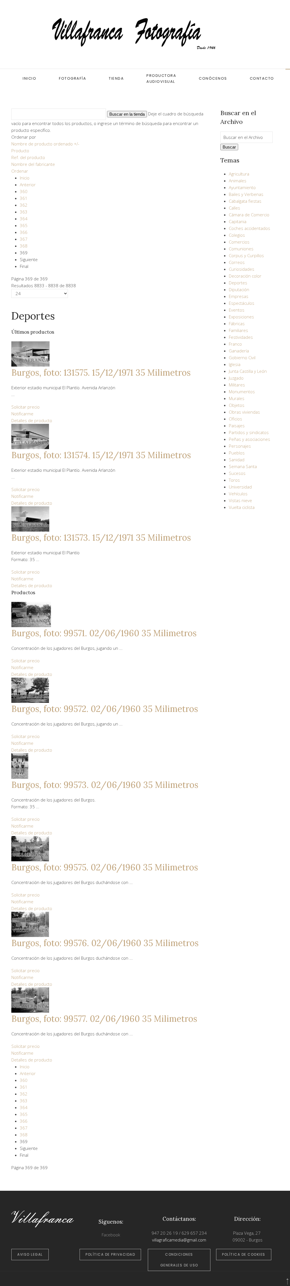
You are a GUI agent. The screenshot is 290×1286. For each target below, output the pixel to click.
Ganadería (239, 351)
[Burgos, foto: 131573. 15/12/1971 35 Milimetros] (30, 518)
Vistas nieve (240, 500)
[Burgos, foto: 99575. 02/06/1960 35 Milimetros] (30, 848)
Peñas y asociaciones (249, 439)
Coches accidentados (249, 228)
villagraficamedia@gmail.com (179, 1240)
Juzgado (236, 378)
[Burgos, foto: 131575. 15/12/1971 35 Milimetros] (30, 353)
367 (23, 239)
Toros (234, 480)
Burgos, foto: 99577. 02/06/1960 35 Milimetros (104, 1018)
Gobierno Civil (242, 357)
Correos (237, 262)
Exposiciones (241, 317)
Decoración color (245, 276)
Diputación (239, 289)
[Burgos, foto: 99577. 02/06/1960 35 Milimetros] (30, 999)
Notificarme (22, 413)
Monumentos (242, 391)
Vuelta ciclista (242, 507)
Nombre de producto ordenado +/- (45, 144)
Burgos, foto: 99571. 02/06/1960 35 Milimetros (104, 633)
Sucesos (237, 473)
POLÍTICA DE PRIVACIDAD (110, 1254)
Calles (234, 208)
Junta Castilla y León (248, 371)
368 (23, 246)
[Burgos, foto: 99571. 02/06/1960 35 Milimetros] (31, 614)
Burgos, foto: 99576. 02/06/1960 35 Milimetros (105, 943)
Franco (235, 344)
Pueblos (237, 453)
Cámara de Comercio (249, 214)
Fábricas (237, 323)
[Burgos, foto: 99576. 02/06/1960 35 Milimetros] (30, 924)
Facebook (111, 1235)
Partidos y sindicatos (249, 432)
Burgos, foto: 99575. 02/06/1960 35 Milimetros (104, 867)
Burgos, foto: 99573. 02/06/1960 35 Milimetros (104, 784)
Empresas (238, 296)
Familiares (238, 330)
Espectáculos (241, 303)
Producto (20, 150)
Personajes (240, 446)
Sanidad (236, 459)
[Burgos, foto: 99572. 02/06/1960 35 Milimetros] (30, 690)
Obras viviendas (244, 412)
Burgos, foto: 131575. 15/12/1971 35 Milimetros (101, 372)
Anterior (28, 184)
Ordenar (19, 171)
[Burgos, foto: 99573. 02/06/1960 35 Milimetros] (19, 765)
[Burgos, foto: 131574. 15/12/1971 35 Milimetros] (30, 436)
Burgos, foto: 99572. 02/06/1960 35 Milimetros (104, 708)
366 (23, 232)
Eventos (236, 310)
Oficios (235, 419)
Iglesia (234, 364)
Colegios (237, 235)
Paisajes (237, 425)
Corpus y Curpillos (246, 255)
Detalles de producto (31, 420)
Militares (237, 385)
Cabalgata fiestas (245, 201)
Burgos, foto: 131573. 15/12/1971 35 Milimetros (101, 537)
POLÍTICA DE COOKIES (243, 1254)
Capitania (237, 221)
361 (23, 198)
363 (23, 212)
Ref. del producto (28, 157)
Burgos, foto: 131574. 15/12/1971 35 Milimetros (101, 455)
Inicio (29, 78)
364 (23, 218)
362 (23, 205)
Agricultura (239, 174)
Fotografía (72, 78)
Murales (236, 398)
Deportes (238, 282)
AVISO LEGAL (30, 1254)
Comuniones (241, 248)
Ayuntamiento (242, 187)
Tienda (116, 78)
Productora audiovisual (161, 78)
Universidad (240, 487)
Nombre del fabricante (33, 164)
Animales (237, 180)
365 (23, 225)
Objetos (236, 405)
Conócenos (213, 78)
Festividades (241, 337)
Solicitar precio (25, 407)
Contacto (262, 78)
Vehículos (238, 493)
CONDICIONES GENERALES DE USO (179, 1260)
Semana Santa (243, 466)
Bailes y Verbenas (246, 194)
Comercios (239, 242)
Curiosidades (241, 269)
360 (23, 191)
